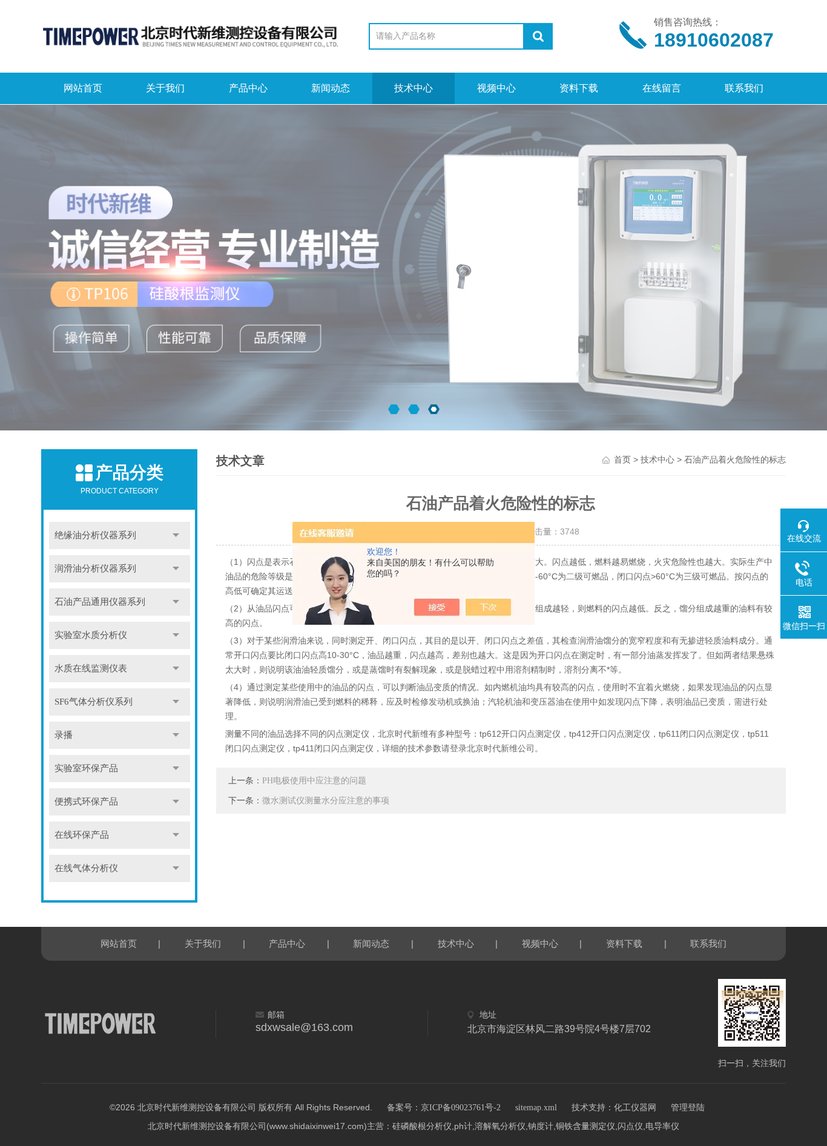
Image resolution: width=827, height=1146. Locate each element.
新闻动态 (330, 88)
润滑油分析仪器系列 (95, 568)
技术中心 (413, 88)
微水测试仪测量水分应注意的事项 (325, 800)
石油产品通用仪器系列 (99, 602)
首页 (622, 459)
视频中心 (496, 88)
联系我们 (744, 88)
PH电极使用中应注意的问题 (314, 780)
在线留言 (661, 88)
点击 (176, 535)
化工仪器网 (635, 1107)
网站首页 (83, 88)
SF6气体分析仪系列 (93, 701)
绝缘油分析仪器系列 (95, 535)
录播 (63, 735)
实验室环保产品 (86, 768)
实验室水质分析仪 (90, 635)
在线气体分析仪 (86, 868)
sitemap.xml (536, 1107)
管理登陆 (688, 1107)
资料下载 (578, 88)
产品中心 (248, 88)
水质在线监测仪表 (90, 668)
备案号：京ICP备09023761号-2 (444, 1107)
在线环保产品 (81, 835)
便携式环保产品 (86, 801)
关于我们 (165, 88)
